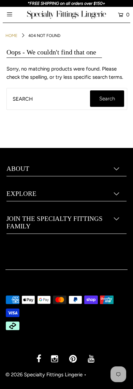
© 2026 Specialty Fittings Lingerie (44, 375)
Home (11, 35)
